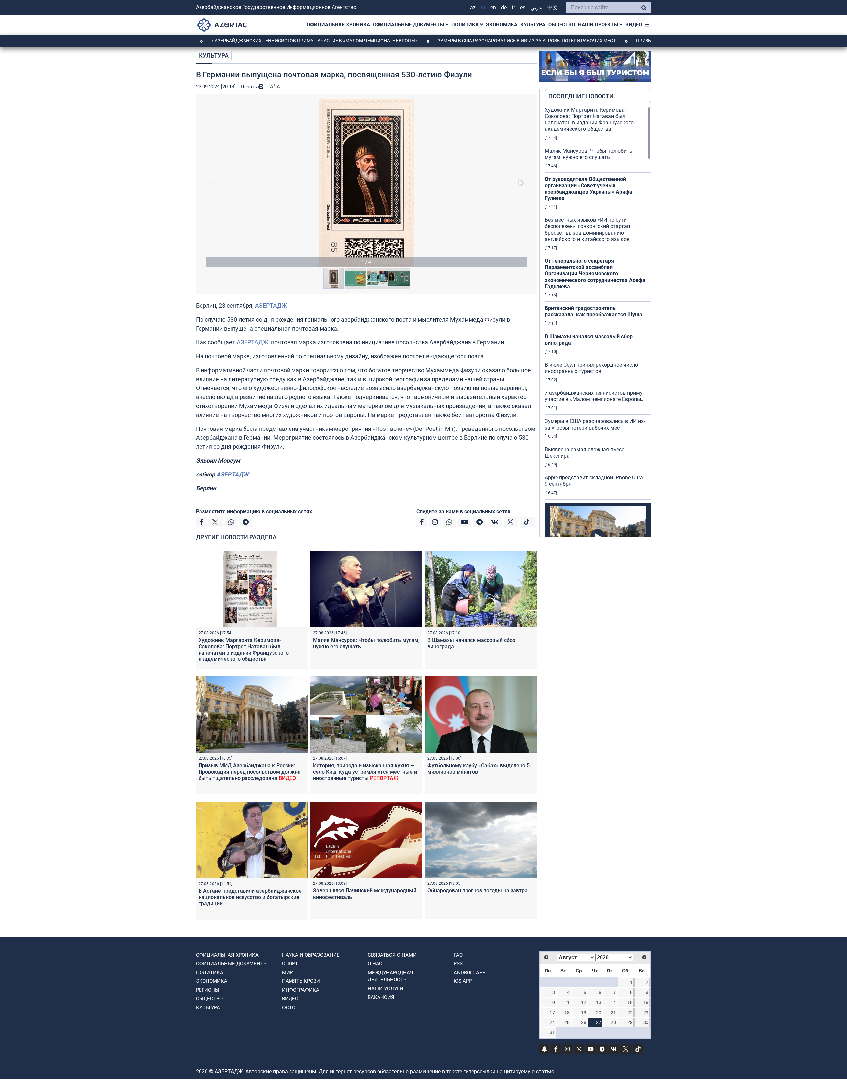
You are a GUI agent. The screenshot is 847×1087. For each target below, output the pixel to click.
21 (613, 1012)
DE (504, 7)
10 (552, 1002)
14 (613, 1002)
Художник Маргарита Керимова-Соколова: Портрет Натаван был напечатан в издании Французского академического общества (244, 649)
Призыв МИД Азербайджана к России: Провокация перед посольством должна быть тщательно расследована (250, 771)
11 (567, 1002)
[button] (366, 183)
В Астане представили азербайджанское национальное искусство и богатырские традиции (250, 897)
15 (630, 1002)
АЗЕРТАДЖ (271, 305)
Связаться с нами (392, 955)
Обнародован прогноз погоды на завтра (477, 890)
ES (522, 7)
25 (567, 1022)
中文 (552, 7)
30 (645, 1022)
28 (613, 1022)
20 (598, 1012)
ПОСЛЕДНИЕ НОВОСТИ (581, 96)
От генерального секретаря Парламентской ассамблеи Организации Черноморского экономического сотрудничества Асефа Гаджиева (595, 274)
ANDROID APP (469, 972)
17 (552, 1012)
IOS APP (463, 981)
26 (583, 1022)
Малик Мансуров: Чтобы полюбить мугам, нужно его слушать (588, 154)
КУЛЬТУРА (532, 25)
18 (567, 1012)
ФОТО (288, 1008)
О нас (375, 964)
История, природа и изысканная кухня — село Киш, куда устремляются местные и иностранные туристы (365, 771)
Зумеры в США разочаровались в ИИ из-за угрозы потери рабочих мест (483, 40)
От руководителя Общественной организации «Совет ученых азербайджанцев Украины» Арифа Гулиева (588, 189)
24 (552, 1022)
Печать (249, 87)
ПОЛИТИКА (465, 25)
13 (598, 1002)
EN (493, 7)
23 (645, 1012)
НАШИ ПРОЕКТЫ (598, 25)
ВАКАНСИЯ (381, 997)
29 (630, 1022)
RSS (458, 964)
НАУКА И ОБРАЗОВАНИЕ (311, 955)
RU (483, 7)
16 (645, 1002)
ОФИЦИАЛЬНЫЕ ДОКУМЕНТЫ (409, 25)
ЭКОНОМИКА (501, 25)
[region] (598, 322)
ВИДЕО (633, 25)
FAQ (458, 955)
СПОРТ (290, 964)
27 (598, 1022)
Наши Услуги (385, 989)
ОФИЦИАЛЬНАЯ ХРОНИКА (338, 25)
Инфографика (300, 990)
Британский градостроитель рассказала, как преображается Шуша (593, 311)
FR (513, 7)
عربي (536, 7)
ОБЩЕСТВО (561, 25)
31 (552, 1032)
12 (583, 1002)
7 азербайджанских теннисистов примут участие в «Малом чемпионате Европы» (271, 40)
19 (583, 1012)
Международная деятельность (390, 976)
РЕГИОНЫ (207, 990)
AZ (473, 7)
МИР (287, 972)
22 (630, 1012)
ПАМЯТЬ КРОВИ (301, 981)
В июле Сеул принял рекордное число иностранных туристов (591, 368)
